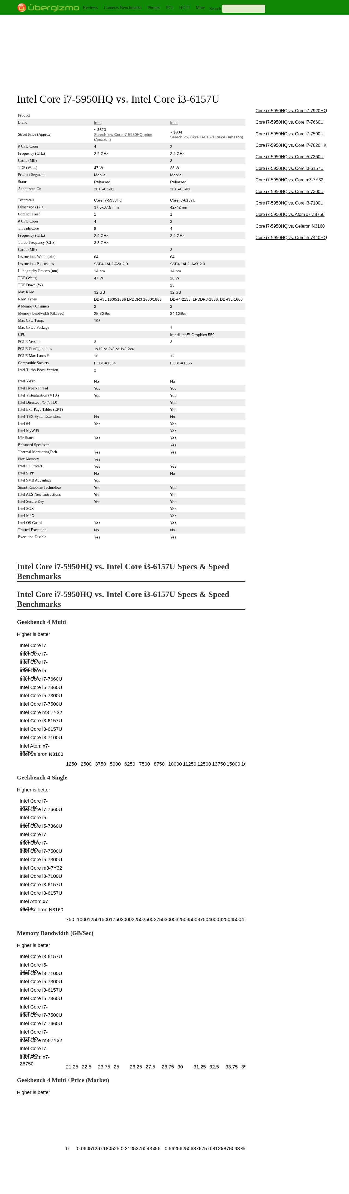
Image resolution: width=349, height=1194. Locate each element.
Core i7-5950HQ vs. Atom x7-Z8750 (289, 214)
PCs (169, 7)
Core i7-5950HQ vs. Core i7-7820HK (291, 145)
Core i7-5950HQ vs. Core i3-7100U (289, 203)
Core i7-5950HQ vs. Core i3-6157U (289, 168)
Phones (154, 7)
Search (215, 8)
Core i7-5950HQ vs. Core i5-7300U (289, 191)
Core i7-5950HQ (108, 115)
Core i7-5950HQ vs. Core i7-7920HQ (291, 110)
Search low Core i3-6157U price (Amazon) (206, 137)
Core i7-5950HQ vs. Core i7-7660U (289, 122)
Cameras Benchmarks (123, 7)
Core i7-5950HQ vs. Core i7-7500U (289, 134)
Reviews (90, 7)
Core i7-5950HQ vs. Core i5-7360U (289, 156)
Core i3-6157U (182, 115)
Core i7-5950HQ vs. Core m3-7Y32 (289, 180)
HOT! (184, 7)
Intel (97, 122)
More (200, 7)
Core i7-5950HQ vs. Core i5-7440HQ (291, 237)
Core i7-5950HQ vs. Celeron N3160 (290, 226)
